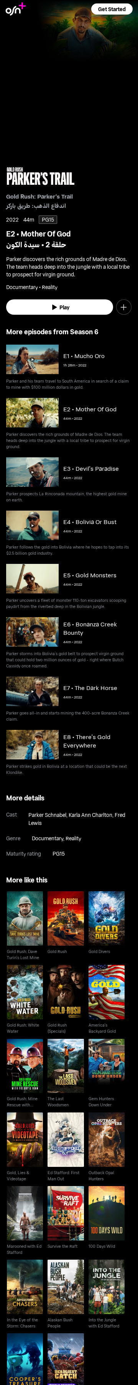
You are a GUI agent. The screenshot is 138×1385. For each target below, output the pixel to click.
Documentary (47, 838)
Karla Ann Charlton (90, 814)
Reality (73, 838)
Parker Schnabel (47, 814)
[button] (112, 9)
